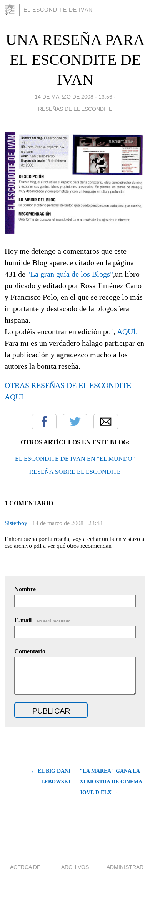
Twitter (75, 421)
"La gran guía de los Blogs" (70, 274)
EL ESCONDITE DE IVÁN (58, 10)
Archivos (75, 867)
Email (105, 421)
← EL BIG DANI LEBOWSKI (50, 776)
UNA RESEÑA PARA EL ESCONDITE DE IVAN (75, 59)
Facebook (44, 421)
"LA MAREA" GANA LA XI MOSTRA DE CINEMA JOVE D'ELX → (111, 781)
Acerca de (25, 867)
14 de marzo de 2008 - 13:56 (73, 97)
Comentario (29, 651)
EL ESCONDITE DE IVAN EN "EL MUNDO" (75, 458)
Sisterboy (17, 523)
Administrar (125, 867)
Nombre (25, 589)
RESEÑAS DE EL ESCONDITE (75, 109)
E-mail (43, 620)
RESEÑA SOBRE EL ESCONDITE (75, 471)
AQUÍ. (127, 331)
